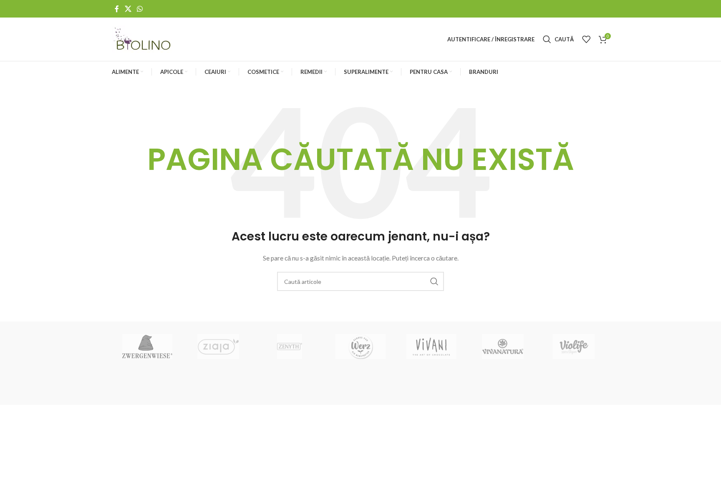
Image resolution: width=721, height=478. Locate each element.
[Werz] (360, 346)
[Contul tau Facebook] (117, 9)
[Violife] (573, 346)
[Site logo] (143, 38)
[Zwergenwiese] (147, 346)
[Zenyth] (289, 346)
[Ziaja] (218, 346)
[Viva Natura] (502, 346)
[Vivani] (431, 346)
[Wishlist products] (586, 39)
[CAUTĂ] (434, 281)
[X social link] (128, 9)
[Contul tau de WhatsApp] (139, 9)
